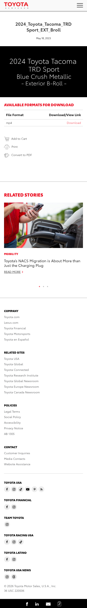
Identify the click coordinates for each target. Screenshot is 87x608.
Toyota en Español (16, 339)
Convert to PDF (21, 155)
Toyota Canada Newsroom (22, 392)
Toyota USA (11, 359)
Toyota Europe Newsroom (21, 387)
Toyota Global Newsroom (21, 381)
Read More (12, 272)
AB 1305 (9, 434)
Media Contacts (14, 459)
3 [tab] (48, 286)
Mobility (11, 254)
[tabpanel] (43, 240)
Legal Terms (12, 411)
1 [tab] (39, 286)
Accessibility (12, 422)
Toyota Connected (16, 370)
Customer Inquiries (17, 453)
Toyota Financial (15, 328)
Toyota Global (13, 364)
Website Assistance (17, 464)
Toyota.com (12, 317)
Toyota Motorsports (17, 334)
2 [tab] (43, 286)
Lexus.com (11, 322)
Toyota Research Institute (21, 375)
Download (74, 123)
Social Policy (12, 417)
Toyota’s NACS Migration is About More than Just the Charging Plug (42, 263)
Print (15, 147)
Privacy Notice (13, 428)
